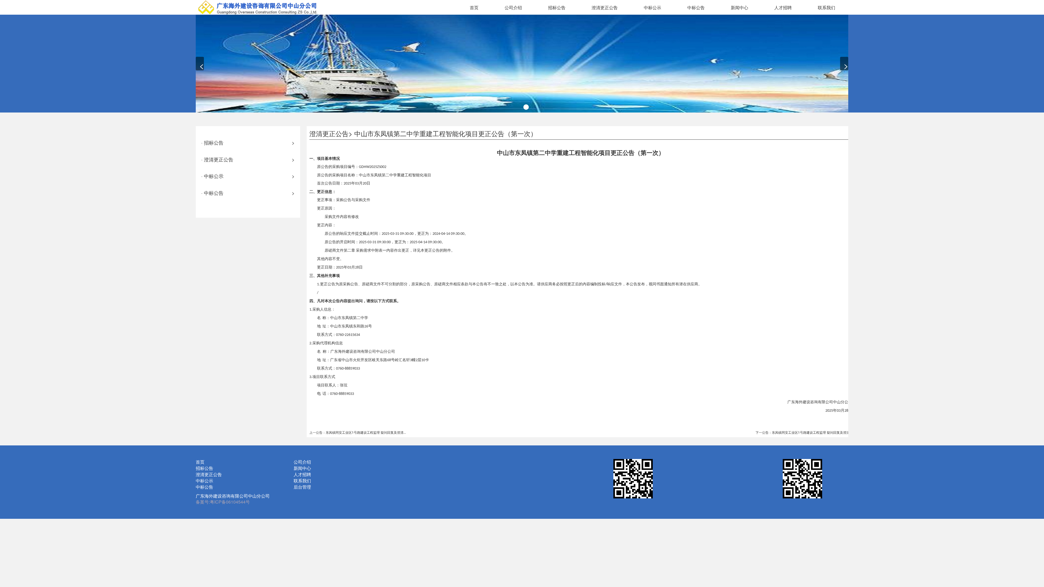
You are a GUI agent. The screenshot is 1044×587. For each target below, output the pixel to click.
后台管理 (302, 487)
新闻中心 (739, 7)
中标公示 (652, 7)
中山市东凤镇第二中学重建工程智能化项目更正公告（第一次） (445, 133)
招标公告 (557, 7)
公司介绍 (513, 7)
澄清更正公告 (605, 7)
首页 (474, 7)
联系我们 (826, 7)
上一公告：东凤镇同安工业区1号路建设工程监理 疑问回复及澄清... (357, 432)
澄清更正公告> (330, 133)
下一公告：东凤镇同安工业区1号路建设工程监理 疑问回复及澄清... (804, 432)
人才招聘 (783, 7)
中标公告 (696, 7)
